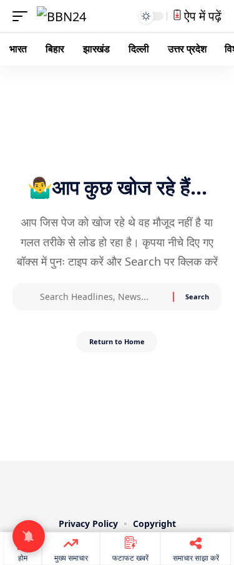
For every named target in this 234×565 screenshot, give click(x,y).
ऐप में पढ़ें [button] (201, 15)
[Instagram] (126, 487)
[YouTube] (108, 487)
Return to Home (117, 341)
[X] (91, 487)
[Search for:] (102, 297)
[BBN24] (61, 16)
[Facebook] (74, 487)
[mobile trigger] (23, 16)
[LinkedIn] (143, 487)
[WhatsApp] (161, 487)
